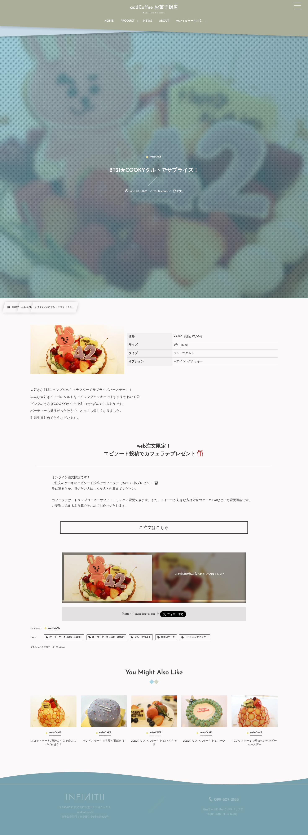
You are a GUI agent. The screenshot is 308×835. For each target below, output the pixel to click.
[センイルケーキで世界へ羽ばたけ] (104, 711)
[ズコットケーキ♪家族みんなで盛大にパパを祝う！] (53, 711)
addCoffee (214, 809)
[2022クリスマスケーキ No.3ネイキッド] (154, 711)
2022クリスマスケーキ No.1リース (204, 741)
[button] (297, 5)
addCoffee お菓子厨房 (154, 7)
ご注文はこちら (154, 528)
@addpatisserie (145, 614)
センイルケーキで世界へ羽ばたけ (103, 741)
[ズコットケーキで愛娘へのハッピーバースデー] (255, 711)
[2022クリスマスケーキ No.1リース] (204, 711)
